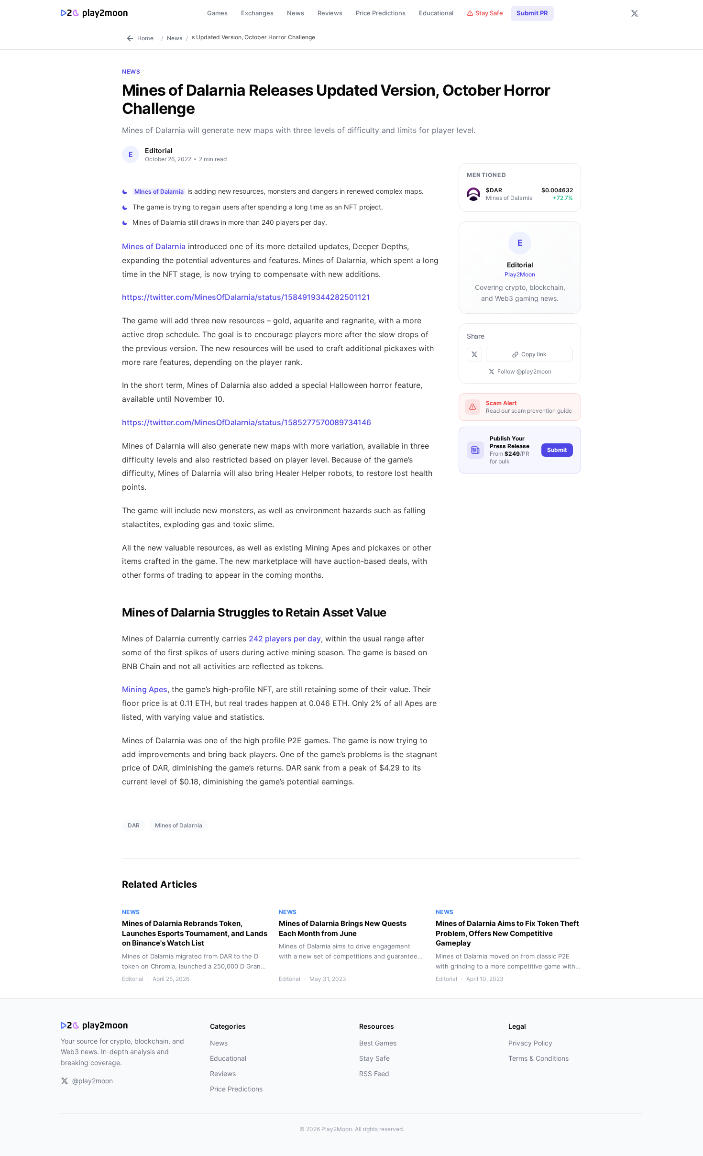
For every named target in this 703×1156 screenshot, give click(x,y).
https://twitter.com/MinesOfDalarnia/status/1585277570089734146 (246, 422)
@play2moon (92, 1081)
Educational (436, 13)
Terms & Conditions (538, 1058)
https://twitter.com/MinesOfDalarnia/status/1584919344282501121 (246, 297)
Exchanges (257, 13)
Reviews (330, 13)
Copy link (534, 354)
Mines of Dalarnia (159, 191)
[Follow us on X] (634, 13)
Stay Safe (489, 13)
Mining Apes (144, 689)
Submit (557, 449)
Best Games (377, 1043)
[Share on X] (474, 354)
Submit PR (532, 13)
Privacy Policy (530, 1043)
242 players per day (285, 638)
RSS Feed (374, 1073)
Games (217, 13)
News (295, 13)
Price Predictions (381, 13)
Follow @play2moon (524, 371)
